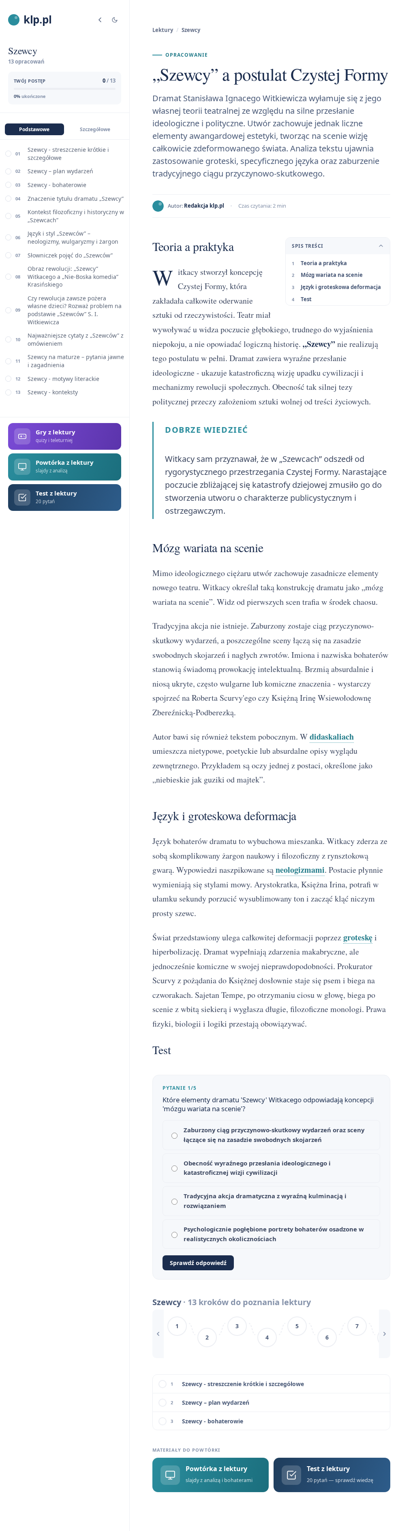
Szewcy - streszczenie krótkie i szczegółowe (68, 154)
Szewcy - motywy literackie (63, 379)
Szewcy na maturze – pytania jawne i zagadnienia (76, 361)
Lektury (162, 30)
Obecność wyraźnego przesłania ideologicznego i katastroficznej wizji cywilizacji (257, 1168)
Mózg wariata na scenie (332, 275)
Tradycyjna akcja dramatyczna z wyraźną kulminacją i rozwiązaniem (265, 1201)
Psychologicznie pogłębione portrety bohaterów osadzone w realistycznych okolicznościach (274, 1234)
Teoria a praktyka (324, 263)
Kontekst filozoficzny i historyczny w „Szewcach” (76, 216)
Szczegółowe (95, 129)
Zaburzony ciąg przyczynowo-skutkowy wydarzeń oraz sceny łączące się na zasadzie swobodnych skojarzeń (274, 1135)
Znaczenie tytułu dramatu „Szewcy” (76, 198)
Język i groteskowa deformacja (341, 287)
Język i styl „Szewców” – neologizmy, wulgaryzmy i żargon (73, 237)
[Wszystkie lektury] (100, 19)
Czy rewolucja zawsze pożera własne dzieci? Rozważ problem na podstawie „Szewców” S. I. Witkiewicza (75, 310)
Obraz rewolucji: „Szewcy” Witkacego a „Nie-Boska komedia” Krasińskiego (73, 276)
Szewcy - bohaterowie (57, 185)
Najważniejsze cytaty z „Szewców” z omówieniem (76, 339)
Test (306, 299)
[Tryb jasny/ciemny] (114, 19)
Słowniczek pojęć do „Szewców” (70, 255)
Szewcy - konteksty (53, 392)
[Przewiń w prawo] (384, 1334)
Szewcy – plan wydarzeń (60, 171)
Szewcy (191, 30)
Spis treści (307, 245)
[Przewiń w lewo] (158, 1334)
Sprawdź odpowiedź (198, 1263)
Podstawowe (34, 129)
